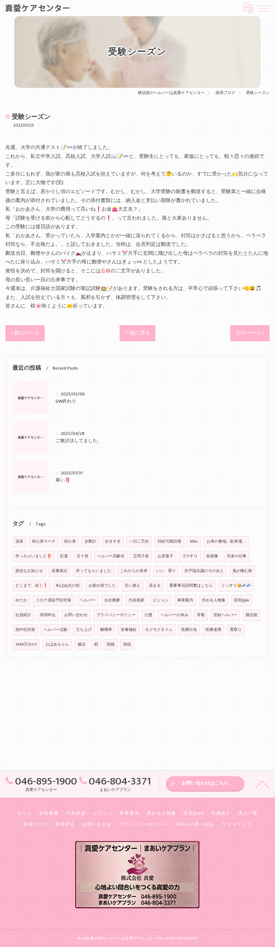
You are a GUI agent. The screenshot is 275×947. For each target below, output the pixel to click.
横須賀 (251, 615)
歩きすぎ (113, 541)
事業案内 (185, 600)
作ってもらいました (93, 571)
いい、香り (166, 571)
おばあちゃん (57, 644)
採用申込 (48, 615)
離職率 (106, 630)
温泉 (19, 541)
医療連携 (213, 630)
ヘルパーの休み (174, 615)
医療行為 (189, 630)
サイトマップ (237, 824)
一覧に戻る (137, 333)
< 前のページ (25, 333)
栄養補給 (128, 630)
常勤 (201, 615)
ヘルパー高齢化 (111, 556)
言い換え (132, 585)
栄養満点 (59, 571)
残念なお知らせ (29, 571)
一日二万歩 (139, 541)
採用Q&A (241, 600)
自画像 (212, 556)
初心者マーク (44, 541)
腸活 (82, 644)
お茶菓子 (165, 556)
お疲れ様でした (102, 585)
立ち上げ (84, 630)
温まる (155, 585)
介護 (148, 615)
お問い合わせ (76, 615)
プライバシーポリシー (116, 615)
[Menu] (264, 8)
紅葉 (64, 556)
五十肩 (82, 556)
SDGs (194, 541)
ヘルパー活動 (55, 630)
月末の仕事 (236, 556)
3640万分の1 (26, 644)
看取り (236, 630)
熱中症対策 (25, 630)
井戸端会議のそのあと (204, 571)
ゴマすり (190, 556)
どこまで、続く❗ (31, 585)
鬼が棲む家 (242, 571)
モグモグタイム (159, 630)
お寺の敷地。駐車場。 (226, 541)
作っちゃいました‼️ (33, 556)
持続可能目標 (169, 541)
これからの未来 (134, 571)
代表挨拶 (136, 600)
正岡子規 (141, 556)
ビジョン (161, 600)
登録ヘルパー (225, 615)
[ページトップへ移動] (262, 784)
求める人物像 (213, 600)
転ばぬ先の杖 (68, 585)
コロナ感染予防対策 (53, 600)
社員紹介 (23, 615)
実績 (127, 644)
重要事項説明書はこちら (191, 585)
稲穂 (111, 644)
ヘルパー (88, 600)
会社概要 (112, 600)
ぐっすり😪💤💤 (236, 585)
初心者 (70, 541)
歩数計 (90, 541)
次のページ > (250, 333)
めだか (21, 600)
